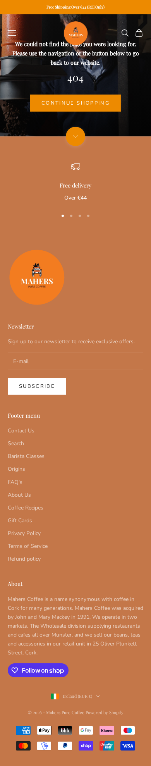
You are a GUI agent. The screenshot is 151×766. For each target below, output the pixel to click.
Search (16, 443)
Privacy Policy (24, 533)
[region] (75, 182)
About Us (19, 495)
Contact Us (21, 430)
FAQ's (15, 482)
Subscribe (37, 386)
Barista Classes (26, 456)
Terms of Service (28, 546)
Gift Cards (20, 520)
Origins (16, 469)
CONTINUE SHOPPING (75, 103)
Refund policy (24, 559)
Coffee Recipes (25, 507)
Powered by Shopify (105, 712)
